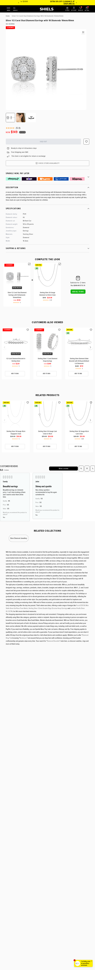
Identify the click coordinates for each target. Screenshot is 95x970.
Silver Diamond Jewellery (18, 538)
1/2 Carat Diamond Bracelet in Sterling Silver (15, 359)
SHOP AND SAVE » (48, 3)
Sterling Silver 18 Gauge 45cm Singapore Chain (15, 432)
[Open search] (81, 468)
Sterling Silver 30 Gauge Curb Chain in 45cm (47, 432)
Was (75, 285)
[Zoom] (83, 32)
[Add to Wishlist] (27, 329)
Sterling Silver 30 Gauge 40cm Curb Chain (79, 432)
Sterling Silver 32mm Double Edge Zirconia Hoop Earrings (47, 608)
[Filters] (87, 468)
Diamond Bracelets (53, 641)
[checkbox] (29, 264)
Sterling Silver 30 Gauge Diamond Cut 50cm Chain (47, 293)
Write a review (63, 468)
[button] (78, 291)
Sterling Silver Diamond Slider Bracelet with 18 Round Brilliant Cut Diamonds (79, 360)
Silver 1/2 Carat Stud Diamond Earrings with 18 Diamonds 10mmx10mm (17, 294)
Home (8, 16)
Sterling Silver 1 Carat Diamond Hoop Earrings (47, 359)
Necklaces (23, 638)
